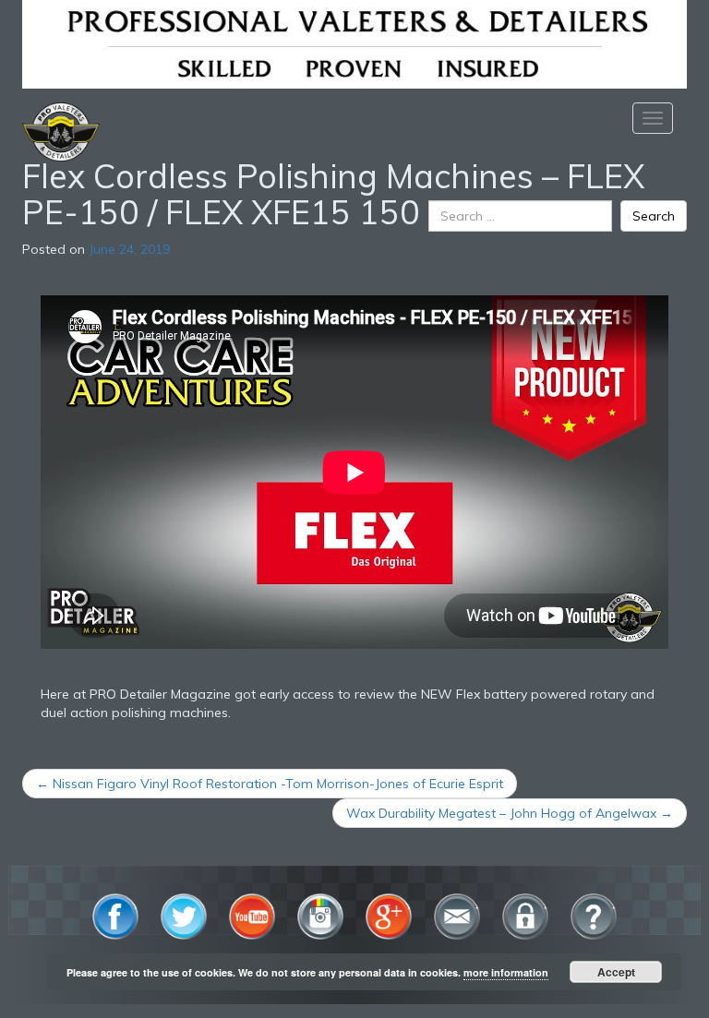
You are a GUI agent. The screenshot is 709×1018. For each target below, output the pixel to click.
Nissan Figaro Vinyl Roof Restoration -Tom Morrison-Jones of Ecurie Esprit (269, 783)
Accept (616, 972)
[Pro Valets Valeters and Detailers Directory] (354, 42)
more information (505, 972)
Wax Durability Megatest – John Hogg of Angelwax (509, 813)
